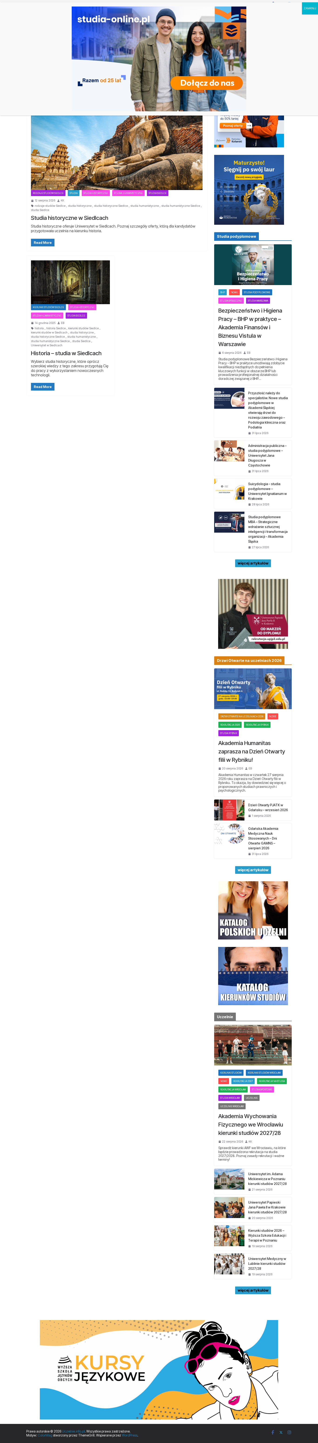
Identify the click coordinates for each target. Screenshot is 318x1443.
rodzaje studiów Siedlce (48, 193)
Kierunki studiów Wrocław (264, 1072)
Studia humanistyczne (128, 193)
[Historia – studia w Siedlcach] (70, 282)
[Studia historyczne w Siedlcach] (117, 142)
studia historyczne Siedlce (111, 206)
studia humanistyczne (144, 206)
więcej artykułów (253, 563)
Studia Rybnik (228, 733)
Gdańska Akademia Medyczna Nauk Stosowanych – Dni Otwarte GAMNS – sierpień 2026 (263, 838)
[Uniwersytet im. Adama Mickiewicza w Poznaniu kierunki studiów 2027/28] (229, 1181)
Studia (74, 193)
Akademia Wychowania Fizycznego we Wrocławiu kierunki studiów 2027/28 (250, 1124)
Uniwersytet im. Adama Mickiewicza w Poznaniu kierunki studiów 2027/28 (267, 1179)
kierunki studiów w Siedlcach (49, 332)
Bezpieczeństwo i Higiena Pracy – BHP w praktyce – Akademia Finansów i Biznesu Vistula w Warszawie (250, 327)
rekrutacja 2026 (230, 724)
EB (62, 323)
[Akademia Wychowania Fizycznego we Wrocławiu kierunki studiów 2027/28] (253, 1045)
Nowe (234, 292)
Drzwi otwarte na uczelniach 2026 (241, 716)
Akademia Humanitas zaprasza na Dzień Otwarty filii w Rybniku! (251, 751)
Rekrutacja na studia (272, 1081)
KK (62, 200)
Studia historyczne (96, 193)
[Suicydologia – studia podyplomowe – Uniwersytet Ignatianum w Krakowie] (229, 494)
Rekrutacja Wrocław (233, 1089)
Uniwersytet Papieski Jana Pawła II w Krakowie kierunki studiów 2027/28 (267, 1207)
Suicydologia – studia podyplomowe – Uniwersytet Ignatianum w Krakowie (267, 491)
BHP (222, 292)
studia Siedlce (40, 210)
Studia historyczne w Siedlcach (69, 217)
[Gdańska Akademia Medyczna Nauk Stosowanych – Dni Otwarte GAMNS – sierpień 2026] (229, 840)
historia (39, 328)
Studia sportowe (262, 1089)
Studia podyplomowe (257, 292)
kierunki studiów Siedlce (83, 328)
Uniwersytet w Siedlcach (46, 345)
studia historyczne (79, 206)
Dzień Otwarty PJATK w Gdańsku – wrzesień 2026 (268, 807)
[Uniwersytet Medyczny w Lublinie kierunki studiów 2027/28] (229, 1266)
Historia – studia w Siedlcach (66, 353)
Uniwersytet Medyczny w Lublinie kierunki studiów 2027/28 (267, 1263)
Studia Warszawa (258, 300)
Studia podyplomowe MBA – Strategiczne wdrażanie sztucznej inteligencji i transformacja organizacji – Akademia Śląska (268, 529)
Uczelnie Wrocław (232, 1106)
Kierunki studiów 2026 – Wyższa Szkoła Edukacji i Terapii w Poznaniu (267, 1235)
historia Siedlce (56, 328)
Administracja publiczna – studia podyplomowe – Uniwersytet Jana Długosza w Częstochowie (267, 455)
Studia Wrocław (230, 1097)
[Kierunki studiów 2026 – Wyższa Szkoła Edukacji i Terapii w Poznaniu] (229, 1238)
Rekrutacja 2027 (243, 1081)
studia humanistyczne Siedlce (180, 206)
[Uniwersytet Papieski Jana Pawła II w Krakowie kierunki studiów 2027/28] (229, 1209)
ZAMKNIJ (310, 8)
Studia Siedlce (157, 193)
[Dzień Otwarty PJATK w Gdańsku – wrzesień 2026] (229, 810)
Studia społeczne (231, 300)
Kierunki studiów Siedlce (48, 307)
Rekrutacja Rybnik (257, 724)
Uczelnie (252, 1097)
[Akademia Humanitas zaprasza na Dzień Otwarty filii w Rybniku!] (253, 688)
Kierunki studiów (231, 1072)
